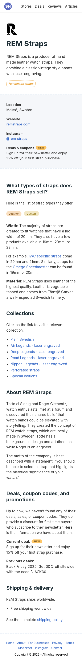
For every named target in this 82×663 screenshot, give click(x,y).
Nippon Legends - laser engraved (39, 364)
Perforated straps (25, 370)
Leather (14, 213)
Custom (31, 213)
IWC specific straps (45, 256)
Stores (26, 6)
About (21, 643)
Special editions (24, 376)
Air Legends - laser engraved (35, 345)
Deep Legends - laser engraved (37, 352)
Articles (71, 6)
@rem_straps (16, 138)
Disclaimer (25, 648)
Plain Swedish (22, 339)
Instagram (41, 648)
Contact (56, 648)
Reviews (55, 6)
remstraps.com (18, 124)
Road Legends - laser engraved (37, 358)
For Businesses (38, 643)
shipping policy (49, 620)
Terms (69, 643)
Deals (39, 6)
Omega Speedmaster (31, 267)
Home (10, 643)
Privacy (57, 643)
